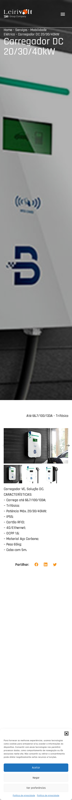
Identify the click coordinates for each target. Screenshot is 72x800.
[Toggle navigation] (62, 14)
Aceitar (36, 767)
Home (8, 29)
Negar (36, 778)
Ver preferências (36, 788)
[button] (66, 733)
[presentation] (4, 446)
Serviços (21, 29)
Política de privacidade (24, 795)
